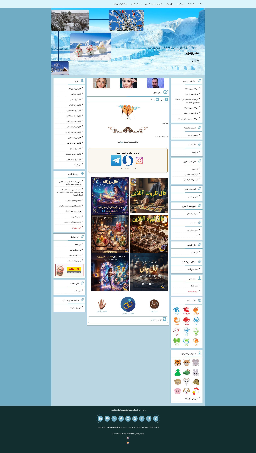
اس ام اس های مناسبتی (153, 4)
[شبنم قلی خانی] (101, 83)
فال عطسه (77, 291)
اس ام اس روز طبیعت (191, 107)
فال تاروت (180, 4)
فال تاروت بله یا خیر (74, 159)
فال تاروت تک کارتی (74, 110)
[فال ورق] (110, 273)
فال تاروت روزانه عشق (73, 154)
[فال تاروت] (149, 196)
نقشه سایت (117, 433)
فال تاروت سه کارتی (74, 116)
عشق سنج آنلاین (192, 269)
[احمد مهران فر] (155, 83)
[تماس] (128, 419)
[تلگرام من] (148, 419)
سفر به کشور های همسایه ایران (70, 206)
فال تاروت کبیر (75, 94)
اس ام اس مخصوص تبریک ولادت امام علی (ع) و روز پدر (187, 100)
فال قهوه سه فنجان (191, 174)
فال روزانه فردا (75, 307)
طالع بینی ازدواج (192, 213)
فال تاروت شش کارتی (73, 132)
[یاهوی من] (155, 419)
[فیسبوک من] (142, 419)
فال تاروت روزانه (75, 88)
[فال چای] (149, 273)
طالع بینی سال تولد (191, 398)
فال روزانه (169, 4)
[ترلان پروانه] (128, 83)
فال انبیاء (195, 152)
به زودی (192, 52)
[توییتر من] (121, 419)
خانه (200, 4)
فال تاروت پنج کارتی (74, 126)
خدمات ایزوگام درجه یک (72, 222)
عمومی (153, 319)
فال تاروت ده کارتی (74, 143)
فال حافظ (191, 4)
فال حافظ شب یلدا (75, 255)
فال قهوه (195, 169)
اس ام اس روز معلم (191, 88)
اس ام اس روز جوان (191, 94)
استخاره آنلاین (136, 4)
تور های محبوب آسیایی (73, 200)
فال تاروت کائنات (75, 105)
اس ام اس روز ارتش (191, 113)
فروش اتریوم (76, 216)
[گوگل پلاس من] (114, 419)
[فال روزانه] (110, 196)
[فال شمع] (110, 234)
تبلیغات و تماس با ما (120, 4)
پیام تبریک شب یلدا (74, 261)
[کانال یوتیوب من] (107, 419)
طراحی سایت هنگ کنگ (73, 211)
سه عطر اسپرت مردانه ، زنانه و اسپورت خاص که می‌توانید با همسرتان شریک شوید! (69, 192)
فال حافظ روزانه (75, 250)
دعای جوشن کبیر (192, 230)
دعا (121, 142)
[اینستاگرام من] (135, 419)
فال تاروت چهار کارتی (73, 121)
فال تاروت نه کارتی (74, 137)
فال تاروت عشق (75, 148)
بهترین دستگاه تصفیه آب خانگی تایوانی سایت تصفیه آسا (71, 183)
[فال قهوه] (149, 234)
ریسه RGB (194, 286)
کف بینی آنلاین (193, 196)
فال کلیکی (194, 252)
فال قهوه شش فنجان (191, 179)
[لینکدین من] (100, 419)
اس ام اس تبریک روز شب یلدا (188, 118)
